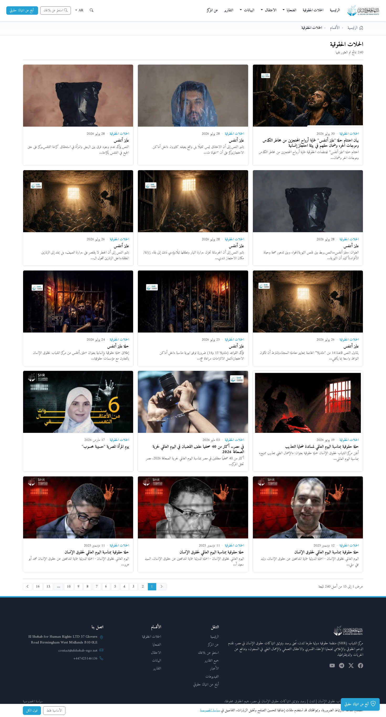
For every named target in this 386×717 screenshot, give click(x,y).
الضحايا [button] (291, 10)
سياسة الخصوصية (33, 701)
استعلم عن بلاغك (208, 653)
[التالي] (27, 586)
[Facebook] (360, 666)
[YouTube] (332, 666)
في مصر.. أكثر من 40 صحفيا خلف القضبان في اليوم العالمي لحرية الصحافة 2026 (198, 449)
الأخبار (214, 668)
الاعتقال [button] (270, 10)
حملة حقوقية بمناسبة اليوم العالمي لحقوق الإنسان (326, 552)
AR (80, 10)
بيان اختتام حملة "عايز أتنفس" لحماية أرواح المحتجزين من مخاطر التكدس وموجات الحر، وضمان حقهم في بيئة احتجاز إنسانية (311, 143)
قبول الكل (32, 711)
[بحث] (91, 10)
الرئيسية (335, 10)
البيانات (156, 660)
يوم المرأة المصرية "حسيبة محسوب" (105, 446)
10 (69, 587)
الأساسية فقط (54, 711)
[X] (351, 666)
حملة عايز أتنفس (118, 346)
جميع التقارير (212, 660)
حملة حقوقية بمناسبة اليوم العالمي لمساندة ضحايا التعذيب (322, 446)
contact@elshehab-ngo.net (77, 651)
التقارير (228, 10)
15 (48, 587)
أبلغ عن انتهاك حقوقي (206, 684)
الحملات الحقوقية (313, 10)
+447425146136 (85, 659)
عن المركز (212, 10)
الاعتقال (156, 653)
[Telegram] (341, 666)
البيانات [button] (248, 10)
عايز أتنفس (236, 140)
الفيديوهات (212, 676)
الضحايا (157, 644)
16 (38, 587)
